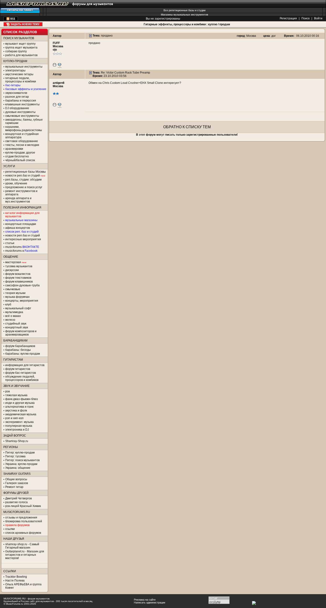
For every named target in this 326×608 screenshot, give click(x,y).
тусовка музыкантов (18, 266)
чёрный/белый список (20, 160)
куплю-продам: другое (20, 152)
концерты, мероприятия (21, 300)
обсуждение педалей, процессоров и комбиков (21, 378)
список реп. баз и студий (22, 231)
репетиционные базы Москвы (25, 171)
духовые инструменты (20, 112)
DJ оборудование (17, 108)
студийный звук (15, 323)
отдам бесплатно (17, 156)
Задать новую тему (23, 24)
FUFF (56, 43)
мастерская (13, 262)
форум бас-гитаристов (20, 372)
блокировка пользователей (23, 521)
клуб (8, 304)
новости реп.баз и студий (22, 235)
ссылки (10, 529)
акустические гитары (19, 74)
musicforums (22, 247)
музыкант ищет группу (20, 43)
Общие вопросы (16, 479)
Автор (57, 35)
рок (7, 391)
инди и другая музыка (20, 403)
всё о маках (13, 316)
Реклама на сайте (145, 599)
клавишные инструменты (22, 104)
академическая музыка (20, 414)
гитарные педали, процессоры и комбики (20, 79)
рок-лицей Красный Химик (23, 506)
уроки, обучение (16, 183)
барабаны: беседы (18, 350)
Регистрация (288, 18)
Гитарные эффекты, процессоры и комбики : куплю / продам (187, 24)
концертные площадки (20, 224)
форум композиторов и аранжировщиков (21, 333)
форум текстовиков (18, 277)
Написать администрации (149, 602)
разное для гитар (17, 96)
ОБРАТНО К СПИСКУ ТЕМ (187, 127)
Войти (318, 18)
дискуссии (12, 270)
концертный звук (16, 327)
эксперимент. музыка (19, 422)
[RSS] (11, 19)
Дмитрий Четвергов (18, 498)
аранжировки (14, 148)
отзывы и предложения (21, 517)
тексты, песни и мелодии (22, 145)
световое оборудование (21, 141)
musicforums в (21, 250)
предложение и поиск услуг (23, 187)
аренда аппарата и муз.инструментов (18, 200)
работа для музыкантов (21, 55)
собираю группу (16, 51)
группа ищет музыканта (21, 47)
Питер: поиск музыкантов (22, 460)
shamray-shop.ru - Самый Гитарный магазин (22, 546)
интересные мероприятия (23, 239)
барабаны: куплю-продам (22, 353)
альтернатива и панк (19, 406)
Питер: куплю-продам (20, 452)
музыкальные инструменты (23, 66)
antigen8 (58, 83)
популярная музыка (18, 425)
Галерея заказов (16, 483)
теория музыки (15, 293)
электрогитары (15, 70)
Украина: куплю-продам (21, 464)
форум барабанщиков (20, 346)
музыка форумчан (17, 297)
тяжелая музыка (16, 395)
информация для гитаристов (24, 365)
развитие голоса (16, 502)
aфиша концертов (17, 227)
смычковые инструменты (22, 115)
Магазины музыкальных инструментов (184, 14)
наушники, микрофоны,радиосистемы (23, 128)
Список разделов (20, 32)
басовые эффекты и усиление (25, 89)
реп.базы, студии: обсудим (23, 179)
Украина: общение (17, 467)
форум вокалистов (17, 274)
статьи (9, 243)
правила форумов (17, 525)
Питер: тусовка (15, 456)
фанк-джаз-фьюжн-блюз (21, 399)
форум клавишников (19, 281)
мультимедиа (14, 312)
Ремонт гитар (14, 487)
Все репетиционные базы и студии (184, 10)
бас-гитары (13, 85)
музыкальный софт (18, 308)
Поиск (305, 18)
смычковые (12, 289)
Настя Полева (15, 580)
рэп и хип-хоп (14, 418)
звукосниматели (16, 93)
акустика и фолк (16, 410)
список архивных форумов (23, 532)
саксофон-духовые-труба (22, 285)
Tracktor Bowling (16, 576)
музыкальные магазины (21, 220)
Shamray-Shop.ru (16, 441)
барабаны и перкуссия (20, 100)
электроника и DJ (17, 429)
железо (10, 319)
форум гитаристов (17, 369)
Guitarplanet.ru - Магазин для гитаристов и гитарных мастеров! (24, 555)
